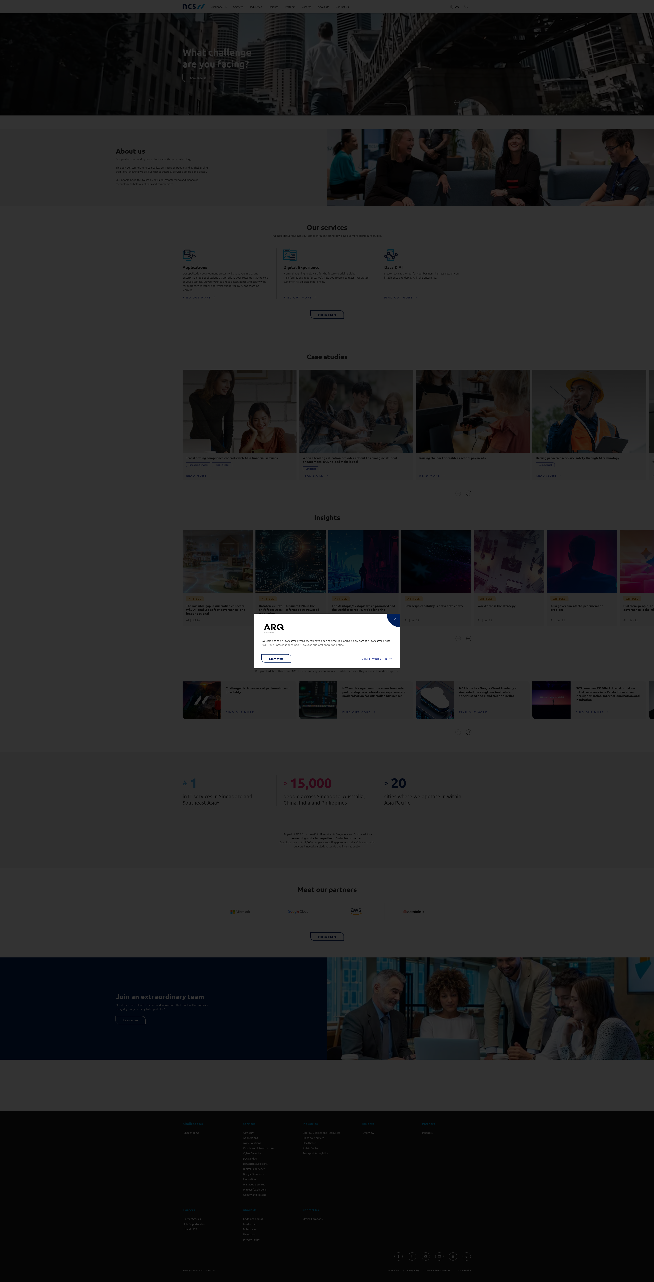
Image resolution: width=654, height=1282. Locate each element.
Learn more (276, 658)
